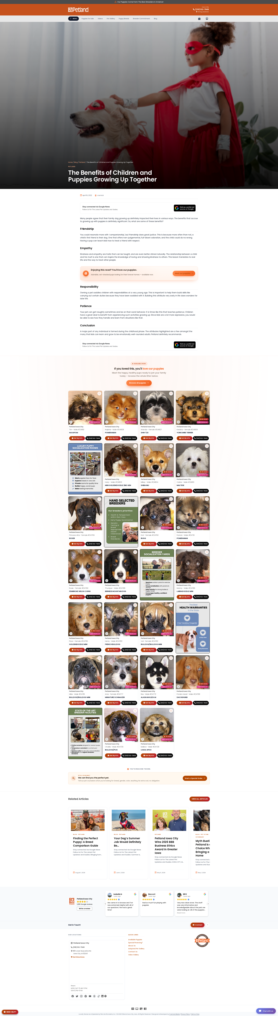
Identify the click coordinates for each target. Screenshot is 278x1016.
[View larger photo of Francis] (207, 499)
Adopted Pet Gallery (136, 949)
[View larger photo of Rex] (171, 658)
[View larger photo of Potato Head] (207, 658)
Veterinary (200, 837)
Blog (155, 19)
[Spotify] (105, 996)
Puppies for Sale (88, 19)
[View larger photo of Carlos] (207, 446)
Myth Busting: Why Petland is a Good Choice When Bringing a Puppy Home (208, 848)
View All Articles (200, 799)
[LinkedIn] (102, 996)
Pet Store (204, 834)
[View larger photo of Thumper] (135, 552)
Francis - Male (185, 535)
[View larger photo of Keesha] (207, 393)
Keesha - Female (187, 429)
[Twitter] (77, 996)
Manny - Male (186, 588)
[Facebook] (72, 996)
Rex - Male (148, 694)
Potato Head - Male (188, 694)
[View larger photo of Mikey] (171, 446)
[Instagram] (81, 996)
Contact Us (132, 952)
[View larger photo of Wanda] (171, 393)
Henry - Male (113, 641)
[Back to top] (207, 925)
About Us (132, 946)
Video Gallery (133, 955)
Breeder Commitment (141, 19)
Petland (82, 162)
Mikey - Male (149, 482)
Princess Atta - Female (81, 535)
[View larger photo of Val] (171, 605)
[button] (208, 903)
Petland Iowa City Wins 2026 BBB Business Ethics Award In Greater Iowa (166, 846)
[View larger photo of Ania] (135, 658)
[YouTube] (90, 996)
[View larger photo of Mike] (99, 658)
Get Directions (78, 957)
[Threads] (94, 996)
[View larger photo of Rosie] (99, 552)
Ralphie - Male (114, 429)
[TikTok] (98, 996)
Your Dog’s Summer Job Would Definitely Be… (127, 842)
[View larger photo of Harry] (135, 446)
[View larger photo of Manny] (207, 552)
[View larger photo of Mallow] (171, 711)
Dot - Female (149, 535)
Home (70, 162)
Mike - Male (77, 694)
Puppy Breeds (124, 19)
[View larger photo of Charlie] (135, 711)
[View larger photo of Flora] (99, 605)
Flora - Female (78, 641)
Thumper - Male (115, 588)
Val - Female (149, 641)
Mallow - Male (150, 747)
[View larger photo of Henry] (135, 605)
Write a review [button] (84, 909)
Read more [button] (127, 913)
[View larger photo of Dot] (171, 499)
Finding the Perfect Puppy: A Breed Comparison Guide (85, 842)
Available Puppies (135, 940)
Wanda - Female (151, 429)
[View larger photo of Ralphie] (135, 393)
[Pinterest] (85, 996)
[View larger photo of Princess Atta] (99, 499)
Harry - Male (113, 482)
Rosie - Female (78, 588)
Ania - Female (114, 694)
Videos (100, 19)
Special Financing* (135, 943)
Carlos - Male (185, 482)
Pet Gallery (111, 19)
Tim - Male (76, 429)
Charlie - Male (114, 747)
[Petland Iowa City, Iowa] (78, 9)
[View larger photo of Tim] (99, 393)
